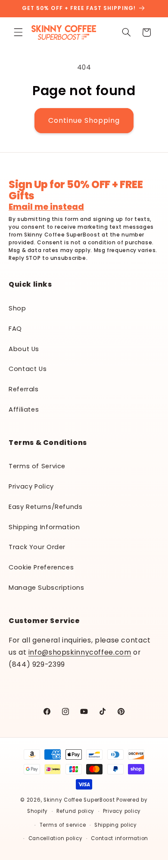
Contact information (119, 838)
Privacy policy (122, 811)
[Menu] (18, 32)
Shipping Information (44, 527)
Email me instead (46, 207)
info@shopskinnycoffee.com (79, 652)
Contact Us (28, 368)
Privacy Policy (31, 486)
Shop (17, 308)
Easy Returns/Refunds (46, 506)
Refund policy (75, 811)
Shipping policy (115, 825)
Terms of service (63, 825)
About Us (24, 349)
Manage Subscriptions (46, 587)
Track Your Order (37, 547)
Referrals (24, 389)
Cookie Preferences (41, 567)
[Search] (126, 32)
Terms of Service (37, 466)
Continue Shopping (84, 120)
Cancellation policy (55, 838)
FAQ (15, 328)
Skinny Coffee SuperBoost (79, 799)
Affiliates (24, 409)
